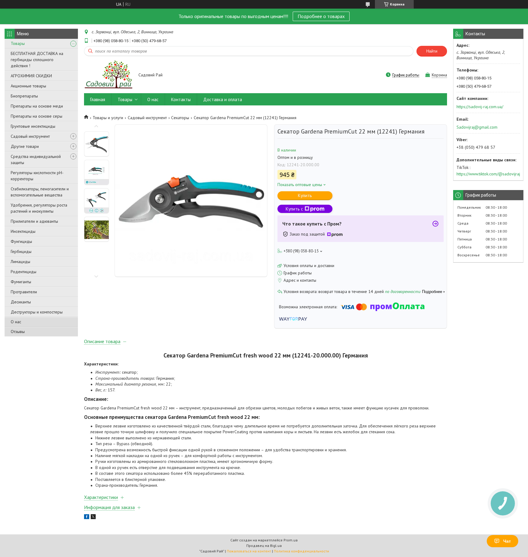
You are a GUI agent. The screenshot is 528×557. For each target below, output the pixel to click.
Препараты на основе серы (36, 116)
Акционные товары (28, 86)
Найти (431, 51)
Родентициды (23, 271)
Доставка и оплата (222, 99)
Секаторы (180, 117)
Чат (507, 541)
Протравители (24, 292)
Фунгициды (21, 241)
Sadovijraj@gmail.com (477, 127)
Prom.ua (291, 540)
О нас (16, 321)
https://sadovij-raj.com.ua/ (480, 106)
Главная (97, 99)
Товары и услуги (108, 117)
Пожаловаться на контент (249, 551)
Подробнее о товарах (321, 16)
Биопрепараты (24, 96)
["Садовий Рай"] (108, 75)
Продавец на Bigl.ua (264, 545)
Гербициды (21, 251)
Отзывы (18, 331)
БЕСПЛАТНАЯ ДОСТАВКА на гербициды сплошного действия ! (37, 59)
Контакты (181, 99)
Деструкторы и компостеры (37, 312)
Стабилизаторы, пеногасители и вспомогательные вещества (40, 192)
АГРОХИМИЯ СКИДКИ (31, 76)
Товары (18, 43)
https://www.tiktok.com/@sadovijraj (488, 174)
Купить (305, 195)
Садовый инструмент (30, 136)
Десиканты (21, 302)
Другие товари (25, 146)
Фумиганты (21, 281)
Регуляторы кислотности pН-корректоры (37, 175)
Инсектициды (23, 231)
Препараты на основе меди (37, 106)
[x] (93, 517)
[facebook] (86, 517)
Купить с (294, 209)
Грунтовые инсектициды (33, 126)
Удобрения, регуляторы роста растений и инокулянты (39, 208)
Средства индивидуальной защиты (36, 159)
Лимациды (20, 261)
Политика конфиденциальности (301, 551)
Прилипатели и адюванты (34, 221)
